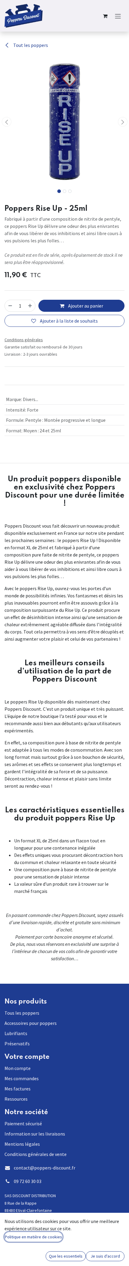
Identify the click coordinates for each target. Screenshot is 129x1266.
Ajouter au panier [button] (85, 306)
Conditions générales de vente (35, 1154)
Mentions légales (22, 1144)
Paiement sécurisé (23, 1123)
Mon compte (17, 1068)
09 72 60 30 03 (27, 1181)
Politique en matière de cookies (33, 1237)
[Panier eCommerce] (105, 16)
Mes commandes (21, 1078)
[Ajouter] (30, 305)
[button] (6, 122)
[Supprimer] (10, 305)
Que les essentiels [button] (65, 1256)
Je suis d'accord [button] (105, 1256)
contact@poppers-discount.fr (44, 1168)
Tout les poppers (30, 45)
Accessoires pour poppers (30, 1023)
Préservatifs (17, 1044)
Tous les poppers (21, 1013)
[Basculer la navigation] (117, 16)
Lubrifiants (15, 1033)
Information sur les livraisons (34, 1134)
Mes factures (17, 1089)
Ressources (16, 1099)
